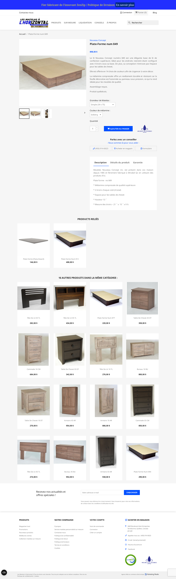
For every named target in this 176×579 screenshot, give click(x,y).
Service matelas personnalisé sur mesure (68, 529)
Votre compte (97, 520)
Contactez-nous (26, 12)
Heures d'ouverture (135, 545)
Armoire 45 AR (70, 420)
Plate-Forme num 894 (142, 472)
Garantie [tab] (138, 162)
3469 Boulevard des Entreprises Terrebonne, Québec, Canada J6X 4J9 (139, 528)
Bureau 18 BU (142, 369)
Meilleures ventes (25, 536)
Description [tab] (100, 162)
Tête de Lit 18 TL (106, 369)
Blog (155, 12)
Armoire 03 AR (106, 472)
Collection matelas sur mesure (30, 539)
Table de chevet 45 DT (142, 318)
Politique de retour (61, 539)
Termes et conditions (61, 545)
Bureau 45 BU (69, 472)
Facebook (131, 549)
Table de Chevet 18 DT (34, 420)
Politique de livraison (61, 542)
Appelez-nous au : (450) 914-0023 (139, 535)
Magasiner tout (24, 526)
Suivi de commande (97, 526)
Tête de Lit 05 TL (69, 318)
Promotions (23, 529)
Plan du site (83, 574)
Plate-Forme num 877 (106, 318)
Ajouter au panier (119, 128)
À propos (111, 22)
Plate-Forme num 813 (70, 259)
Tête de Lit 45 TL (33, 472)
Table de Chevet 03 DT (70, 369)
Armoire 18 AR (106, 420)
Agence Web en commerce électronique (132, 574)
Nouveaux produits (26, 532)
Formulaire (147, 148)
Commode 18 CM (33, 369)
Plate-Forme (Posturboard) (33, 259)
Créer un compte (96, 532)
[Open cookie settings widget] (4, 572)
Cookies (57, 548)
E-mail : (136, 540)
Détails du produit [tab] (120, 162)
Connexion (94, 529)
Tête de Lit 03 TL (33, 318)
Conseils (99, 22)
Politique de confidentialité (64, 536)
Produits (56, 22)
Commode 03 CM (142, 420)
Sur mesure (70, 22)
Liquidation (85, 22)
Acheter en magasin (124, 148)
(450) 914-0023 (101, 148)
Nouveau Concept (98, 40)
